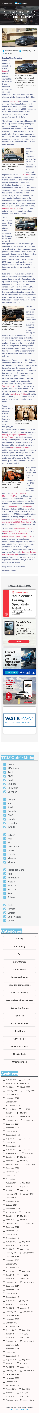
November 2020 (12, 1201)
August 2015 (11, 1360)
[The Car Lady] (19, 1054)
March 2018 (24, 1278)
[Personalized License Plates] (19, 1000)
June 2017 (10, 1304)
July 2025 (26, 1109)
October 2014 (11, 1382)
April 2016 (10, 1337)
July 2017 (25, 1301)
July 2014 (26, 1389)
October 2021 (11, 1175)
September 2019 (12, 1238)
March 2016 (24, 1337)
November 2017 (12, 1290)
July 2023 (26, 1150)
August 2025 (11, 1109)
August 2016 (11, 1330)
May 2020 (24, 1216)
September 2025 (13, 1105)
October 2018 (11, 1264)
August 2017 (11, 1301)
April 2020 (10, 1220)
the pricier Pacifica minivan (20, 448)
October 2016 (11, 1323)
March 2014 (24, 1396)
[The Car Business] (19, 1046)
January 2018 (28, 1282)
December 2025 (12, 1094)
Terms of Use (24, 1409)
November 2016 (12, 1319)
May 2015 (24, 1363)
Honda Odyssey (8, 437)
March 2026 (25, 1087)
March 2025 (25, 1116)
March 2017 (24, 1308)
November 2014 (12, 1378)
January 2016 (28, 1341)
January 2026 (29, 1091)
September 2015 (12, 1356)
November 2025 (12, 1098)
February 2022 (12, 1164)
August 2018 (11, 1271)
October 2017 (11, 1293)
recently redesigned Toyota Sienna (15, 435)
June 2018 (10, 1275)
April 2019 (10, 1249)
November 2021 (12, 1172)
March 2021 (24, 1190)
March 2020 (25, 1220)
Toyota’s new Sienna (10, 386)
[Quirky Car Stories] (19, 1008)
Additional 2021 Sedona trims (20, 506)
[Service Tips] (19, 1039)
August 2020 (11, 1212)
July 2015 (26, 1360)
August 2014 (11, 1389)
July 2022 (29, 1153)
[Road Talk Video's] (19, 1023)
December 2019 (12, 1227)
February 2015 (12, 1371)
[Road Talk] (19, 1016)
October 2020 (11, 1205)
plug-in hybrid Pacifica (18, 394)
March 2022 (25, 1161)
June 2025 (10, 1113)
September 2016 (12, 1326)
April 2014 (10, 1396)
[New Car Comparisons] (19, 985)
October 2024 (11, 1131)
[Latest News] (19, 970)
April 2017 (10, 1308)
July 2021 (26, 1183)
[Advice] (19, 939)
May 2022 (24, 1157)
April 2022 (10, 1161)
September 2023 (13, 1146)
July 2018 (26, 1271)
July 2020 (26, 1212)
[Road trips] (19, 1031)
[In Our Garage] (19, 962)
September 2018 (12, 1267)
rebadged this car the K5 (11, 208)
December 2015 (12, 1345)
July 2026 (26, 1080)
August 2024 (11, 1139)
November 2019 (12, 1231)
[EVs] (19, 954)
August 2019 (11, 1242)
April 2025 (10, 1116)
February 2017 (11, 1312)
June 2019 (10, 1245)
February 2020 (12, 1223)
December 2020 (12, 1197)
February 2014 (12, 1400)
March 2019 (24, 1249)
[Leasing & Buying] (19, 977)
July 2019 (26, 1242)
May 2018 (24, 1275)
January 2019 (28, 1253)
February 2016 (12, 1341)
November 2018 (12, 1260)
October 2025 (11, 1102)
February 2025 (12, 1120)
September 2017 (12, 1297)
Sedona (5, 71)
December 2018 (12, 1256)
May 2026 (24, 1083)
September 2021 (12, 1179)
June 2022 (10, 1157)
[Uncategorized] (19, 1062)
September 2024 (13, 1135)
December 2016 (12, 1315)
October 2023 (11, 1142)
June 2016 (10, 1334)
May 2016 (24, 1334)
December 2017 (12, 1286)
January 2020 (29, 1223)
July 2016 (26, 1330)
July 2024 (26, 1139)
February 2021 (12, 1194)
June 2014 (10, 1393)
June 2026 (10, 1083)
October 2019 (11, 1234)
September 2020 (13, 1209)
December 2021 (12, 1168)
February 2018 (12, 1282)
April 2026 (10, 1087)
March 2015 (24, 1367)
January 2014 (28, 1400)
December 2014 (12, 1374)
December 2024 (12, 1124)
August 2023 (11, 1150)
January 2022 (29, 1164)
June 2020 (10, 1216)
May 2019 (24, 1245)
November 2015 (12, 1348)
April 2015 (10, 1367)
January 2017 (28, 1312)
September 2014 (12, 1385)
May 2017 (24, 1304)
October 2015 (11, 1352)
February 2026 (12, 1091)
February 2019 (12, 1253)
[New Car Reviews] (19, 993)
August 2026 (11, 1080)
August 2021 (11, 1183)
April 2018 (10, 1278)
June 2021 (10, 1186)
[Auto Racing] (19, 947)
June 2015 (10, 1363)
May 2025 (24, 1113)
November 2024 (12, 1128)
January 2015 (28, 1371)
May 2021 (24, 1186)
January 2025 (29, 1120)
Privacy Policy (15, 1409)
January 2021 (28, 1194)
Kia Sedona (14, 101)
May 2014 (24, 1393)
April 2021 (10, 1190)
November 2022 (12, 1153)
